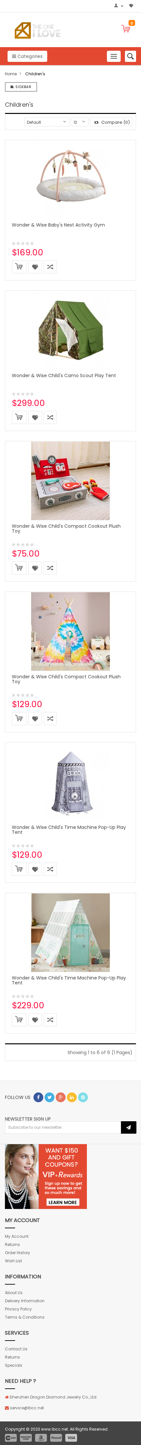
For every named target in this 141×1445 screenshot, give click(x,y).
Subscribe (128, 1127)
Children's (35, 74)
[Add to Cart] (19, 266)
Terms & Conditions (25, 1317)
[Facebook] (38, 1097)
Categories (29, 56)
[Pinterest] (83, 1097)
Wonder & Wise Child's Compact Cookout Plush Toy (66, 528)
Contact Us (16, 1349)
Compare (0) (115, 122)
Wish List (13, 1261)
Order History (17, 1252)
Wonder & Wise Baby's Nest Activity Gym (58, 225)
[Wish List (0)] (131, 6)
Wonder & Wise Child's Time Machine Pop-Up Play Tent (69, 829)
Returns (12, 1244)
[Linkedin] (72, 1097)
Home (11, 74)
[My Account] (119, 6)
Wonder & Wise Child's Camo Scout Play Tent (64, 375)
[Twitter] (49, 1097)
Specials (13, 1365)
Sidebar (22, 86)
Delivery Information (25, 1301)
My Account (17, 1236)
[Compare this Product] (50, 266)
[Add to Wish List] (35, 266)
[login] (46, 1176)
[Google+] (61, 1097)
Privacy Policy (18, 1309)
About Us (14, 1292)
